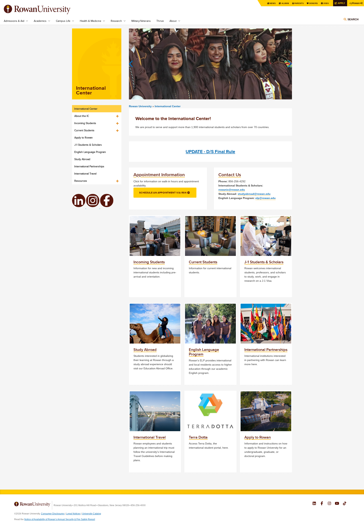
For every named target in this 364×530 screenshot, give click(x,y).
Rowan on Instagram (329, 504)
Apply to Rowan (83, 137)
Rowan (354, 3)
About (173, 21)
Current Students (84, 130)
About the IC (81, 116)
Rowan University (43, 9)
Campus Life (63, 21)
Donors (313, 3)
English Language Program (90, 152)
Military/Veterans (141, 21)
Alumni (285, 3)
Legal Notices (73, 513)
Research (116, 21)
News (273, 3)
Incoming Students (85, 123)
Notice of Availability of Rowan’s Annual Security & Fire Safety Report (59, 519)
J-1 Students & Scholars (88, 145)
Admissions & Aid (14, 21)
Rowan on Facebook (321, 504)
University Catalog (91, 513)
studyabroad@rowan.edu (254, 193)
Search (353, 19)
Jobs (326, 3)
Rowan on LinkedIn (314, 504)
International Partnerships (89, 166)
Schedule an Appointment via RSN (162, 192)
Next (288, 64)
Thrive (160, 21)
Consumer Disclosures (52, 513)
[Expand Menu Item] (117, 114)
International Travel (85, 173)
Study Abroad (82, 159)
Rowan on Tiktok (344, 504)
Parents (299, 3)
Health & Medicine (90, 21)
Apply (341, 3)
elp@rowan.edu (265, 198)
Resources (80, 181)
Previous (132, 64)
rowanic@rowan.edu (231, 189)
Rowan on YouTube (337, 504)
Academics (40, 21)
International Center (167, 106)
